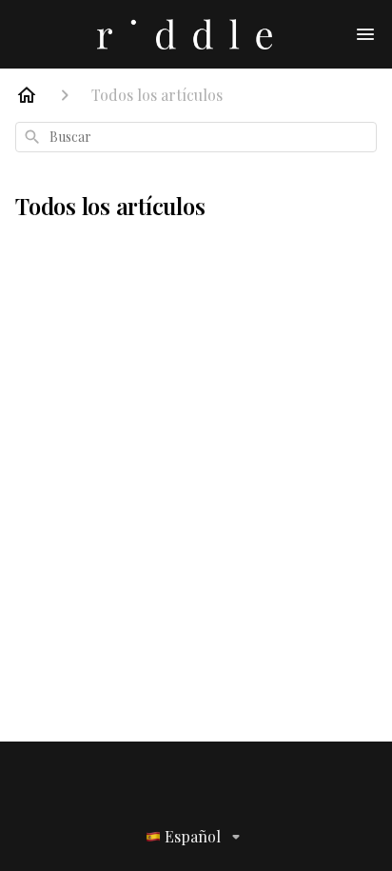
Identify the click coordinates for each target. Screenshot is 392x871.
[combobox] (196, 137)
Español (193, 836)
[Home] (26, 95)
